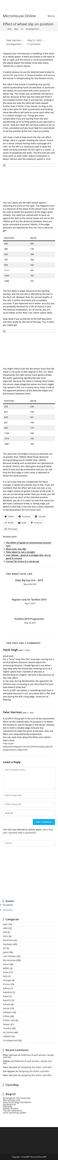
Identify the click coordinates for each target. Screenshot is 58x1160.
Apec (5, 924)
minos (6, 964)
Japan (6, 952)
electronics (8, 940)
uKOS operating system (14, 1112)
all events (7, 910)
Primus (6, 984)
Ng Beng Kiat (9, 1104)
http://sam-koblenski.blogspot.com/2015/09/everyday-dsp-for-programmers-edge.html (28, 746)
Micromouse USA (11, 1100)
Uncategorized (32, 29)
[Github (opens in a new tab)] (31, 5)
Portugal (7, 980)
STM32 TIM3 (9, 1020)
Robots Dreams (10, 1108)
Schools (7, 1004)
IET (4, 948)
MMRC (6, 968)
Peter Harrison (13, 40)
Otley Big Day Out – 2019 (29, 580)
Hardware (8, 944)
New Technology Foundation (17, 1102)
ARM (5, 928)
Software (7, 1012)
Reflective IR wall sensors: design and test (28, 1056)
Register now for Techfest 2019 (29, 599)
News (5, 972)
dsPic (5, 936)
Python (6, 988)
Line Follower (9, 956)
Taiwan (6, 1024)
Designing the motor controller (36, 1067)
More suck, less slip (16, 549)
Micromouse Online (19, 15)
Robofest (7, 992)
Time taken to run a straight (20, 552)
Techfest (7, 1028)
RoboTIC (7, 1000)
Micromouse (9, 960)
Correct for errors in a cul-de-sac (22, 561)
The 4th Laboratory (12, 1110)
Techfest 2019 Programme (29, 619)
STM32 (6, 1016)
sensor (6, 1008)
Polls (5, 976)
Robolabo (7, 1106)
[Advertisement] (25, 874)
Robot (6, 996)
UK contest (8, 1032)
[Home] (3, 29)
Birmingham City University (16, 1098)
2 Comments (33, 44)
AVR (5, 932)
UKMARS (7, 1036)
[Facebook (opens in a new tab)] (27, 5)
